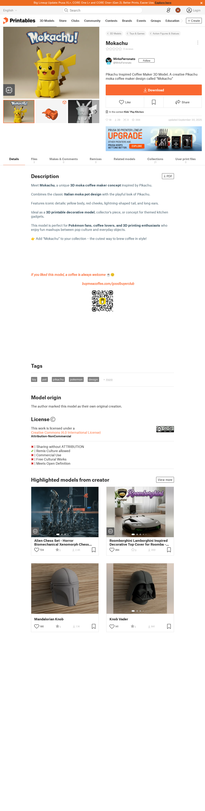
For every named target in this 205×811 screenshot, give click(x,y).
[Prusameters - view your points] (178, 10)
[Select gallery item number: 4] (68, 534)
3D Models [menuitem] (47, 20)
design (93, 379)
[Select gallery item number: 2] (62, 534)
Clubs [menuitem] (75, 20)
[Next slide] (95, 111)
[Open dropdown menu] (198, 42)
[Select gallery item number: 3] (65, 534)
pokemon (76, 379)
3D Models (115, 33)
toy (34, 379)
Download (156, 90)
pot (44, 379)
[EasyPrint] (169, 10)
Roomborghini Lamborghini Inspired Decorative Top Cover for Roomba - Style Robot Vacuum (139, 542)
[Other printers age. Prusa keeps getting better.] (154, 138)
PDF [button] (169, 176)
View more (165, 479)
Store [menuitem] (62, 20)
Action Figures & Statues (166, 33)
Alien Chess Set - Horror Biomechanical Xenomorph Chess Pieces (61, 542)
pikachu (58, 379)
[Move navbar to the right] (181, 21)
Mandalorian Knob (48, 619)
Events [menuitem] (141, 20)
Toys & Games (137, 33)
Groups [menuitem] (156, 20)
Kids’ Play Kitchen (134, 111)
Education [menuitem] (172, 20)
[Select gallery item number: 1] (57, 534)
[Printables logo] (19, 20)
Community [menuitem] (92, 20)
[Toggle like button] (36, 549)
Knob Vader (119, 619)
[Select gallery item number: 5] (71, 534)
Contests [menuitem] (111, 20)
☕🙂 (73, 274)
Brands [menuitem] (127, 20)
